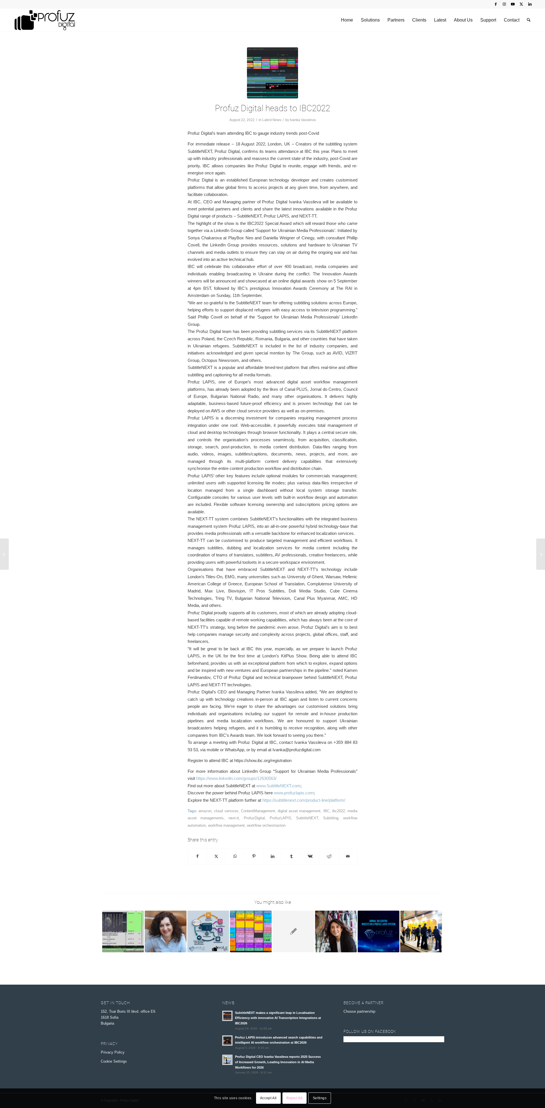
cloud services (226, 811)
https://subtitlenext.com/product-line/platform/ (303, 800)
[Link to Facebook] (496, 4)
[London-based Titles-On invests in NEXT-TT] (4, 554)
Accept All (268, 1098)
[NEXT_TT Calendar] (272, 72)
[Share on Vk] (310, 856)
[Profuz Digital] (45, 20)
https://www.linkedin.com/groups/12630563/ (236, 778)
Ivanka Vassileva (303, 120)
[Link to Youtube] (513, 4)
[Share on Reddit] (329, 856)
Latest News (271, 120)
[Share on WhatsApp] (235, 856)
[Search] (528, 20)
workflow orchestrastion (266, 825)
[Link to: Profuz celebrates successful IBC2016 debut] (421, 931)
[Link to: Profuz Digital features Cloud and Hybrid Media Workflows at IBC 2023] (251, 931)
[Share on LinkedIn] (272, 856)
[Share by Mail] (348, 856)
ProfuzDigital (254, 818)
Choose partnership (359, 1011)
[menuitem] (347, 20)
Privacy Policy (113, 1052)
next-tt (234, 818)
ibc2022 (338, 811)
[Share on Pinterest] (254, 856)
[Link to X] (521, 4)
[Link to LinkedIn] (530, 4)
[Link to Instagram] (504, 4)
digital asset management (299, 811)
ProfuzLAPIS (280, 818)
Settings (320, 1098)
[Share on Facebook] (197, 856)
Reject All (294, 1098)
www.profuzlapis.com (293, 792)
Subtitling (330, 818)
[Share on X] (216, 856)
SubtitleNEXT (307, 818)
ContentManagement (258, 811)
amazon (204, 811)
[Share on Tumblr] (291, 856)
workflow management (226, 825)
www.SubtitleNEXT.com (278, 785)
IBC (326, 811)
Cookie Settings (114, 1061)
